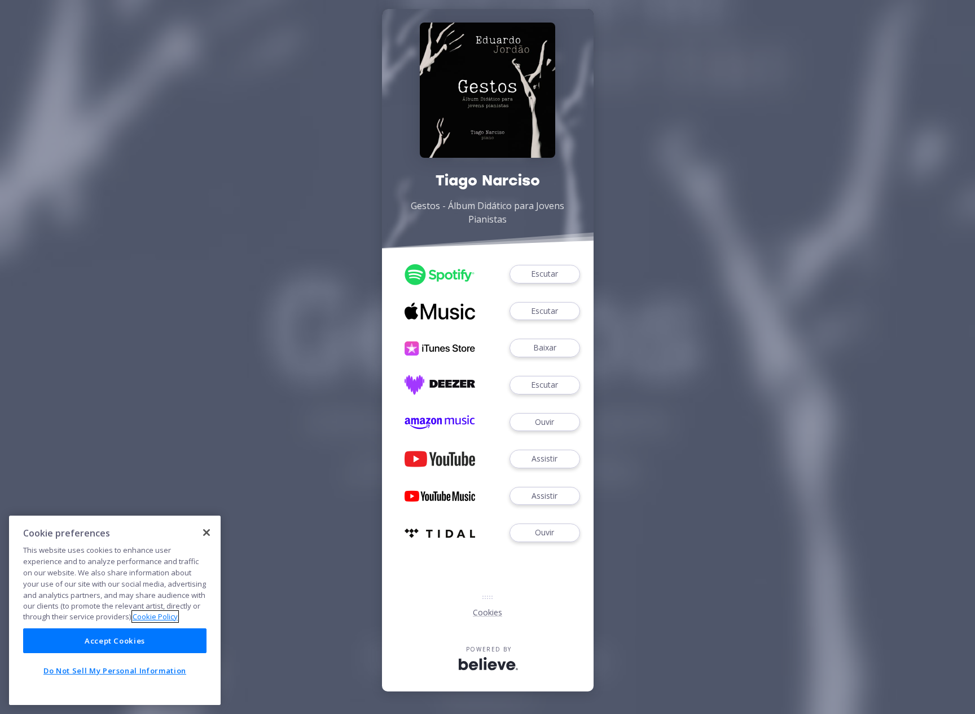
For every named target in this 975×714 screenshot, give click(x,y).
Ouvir (544, 421)
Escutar (544, 273)
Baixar (544, 347)
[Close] (206, 532)
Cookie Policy (155, 616)
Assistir (544, 458)
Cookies (487, 612)
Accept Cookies (115, 641)
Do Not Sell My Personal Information (114, 671)
